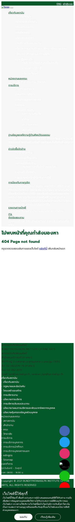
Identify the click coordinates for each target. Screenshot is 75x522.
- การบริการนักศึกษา (12, 447)
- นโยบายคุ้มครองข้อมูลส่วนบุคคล (19, 412)
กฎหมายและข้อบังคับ (26, 21)
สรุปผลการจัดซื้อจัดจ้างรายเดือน (39, 167)
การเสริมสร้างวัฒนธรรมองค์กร (52, 193)
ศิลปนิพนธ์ (66, 138)
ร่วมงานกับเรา (39, 221)
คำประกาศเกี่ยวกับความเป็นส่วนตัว (40, 63)
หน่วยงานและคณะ (17, 78)
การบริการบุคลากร (24, 89)
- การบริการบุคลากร (12, 442)
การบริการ (13, 85)
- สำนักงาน (7, 425)
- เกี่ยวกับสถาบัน (10, 382)
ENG (59, 4)
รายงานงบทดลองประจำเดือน (48, 211)
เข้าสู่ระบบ (68, 4)
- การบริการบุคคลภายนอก (15, 451)
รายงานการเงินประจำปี (20, 211)
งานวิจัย (12, 138)
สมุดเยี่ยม (27, 130)
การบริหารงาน (22, 32)
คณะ (34, 82)
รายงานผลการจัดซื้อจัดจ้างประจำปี (33, 177)
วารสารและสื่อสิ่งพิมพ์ (51, 142)
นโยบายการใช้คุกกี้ (31, 68)
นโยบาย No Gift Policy (41, 190)
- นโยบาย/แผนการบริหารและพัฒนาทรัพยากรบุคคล (28, 408)
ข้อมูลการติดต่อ (16, 221)
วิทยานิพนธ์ (14, 142)
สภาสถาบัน (14, 82)
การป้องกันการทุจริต (19, 182)
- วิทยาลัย (6, 434)
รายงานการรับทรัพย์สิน (38, 204)
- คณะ (4, 429)
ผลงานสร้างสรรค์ (30, 142)
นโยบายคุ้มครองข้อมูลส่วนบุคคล (32, 54)
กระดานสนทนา (30, 124)
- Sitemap (7, 460)
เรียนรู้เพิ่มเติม (47, 517)
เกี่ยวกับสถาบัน (16, 13)
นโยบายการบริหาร (24, 38)
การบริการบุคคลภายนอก (28, 99)
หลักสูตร (19, 105)
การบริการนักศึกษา (25, 94)
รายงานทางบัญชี (17, 208)
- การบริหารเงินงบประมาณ (15, 404)
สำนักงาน (26, 82)
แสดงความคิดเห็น (24, 110)
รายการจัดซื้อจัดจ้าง (25, 172)
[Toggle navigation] (11, 7)
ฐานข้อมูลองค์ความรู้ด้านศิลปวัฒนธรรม (29, 135)
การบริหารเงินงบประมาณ (28, 43)
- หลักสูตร (7, 455)
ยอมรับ (23, 517)
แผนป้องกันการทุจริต (19, 197)
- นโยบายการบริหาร (11, 399)
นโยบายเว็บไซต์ (30, 73)
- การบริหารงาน (9, 395)
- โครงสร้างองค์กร (11, 390)
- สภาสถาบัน (8, 421)
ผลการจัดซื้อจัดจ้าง (25, 163)
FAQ (28, 221)
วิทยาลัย (41, 82)
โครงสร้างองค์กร (24, 27)
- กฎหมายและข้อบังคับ (13, 386)
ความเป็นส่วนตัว (23, 59)
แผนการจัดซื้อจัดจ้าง (26, 158)
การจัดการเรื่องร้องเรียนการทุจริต (25, 186)
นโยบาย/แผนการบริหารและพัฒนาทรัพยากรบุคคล (41, 48)
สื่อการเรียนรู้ (53, 138)
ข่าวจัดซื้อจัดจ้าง (16, 149)
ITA (10, 214)
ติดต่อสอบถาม (16, 217)
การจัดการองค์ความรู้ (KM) (32, 138)
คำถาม (25, 119)
